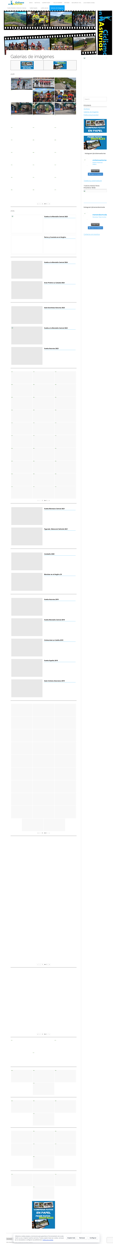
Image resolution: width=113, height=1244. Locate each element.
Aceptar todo (71, 1238)
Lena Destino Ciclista (89, 2)
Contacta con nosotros (92, 234)
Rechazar (82, 1238)
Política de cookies (48, 1240)
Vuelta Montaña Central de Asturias (16, 8)
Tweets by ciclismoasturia (93, 181)
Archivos (87, 109)
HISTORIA (66, 2)
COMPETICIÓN (46, 2)
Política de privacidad (91, 115)
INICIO (30, 2)
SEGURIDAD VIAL (76, 2)
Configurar (93, 1238)
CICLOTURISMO (57, 2)
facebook (9, 1239)
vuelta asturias (44, 8)
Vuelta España (33, 8)
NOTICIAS (37, 2)
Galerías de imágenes (57, 8)
